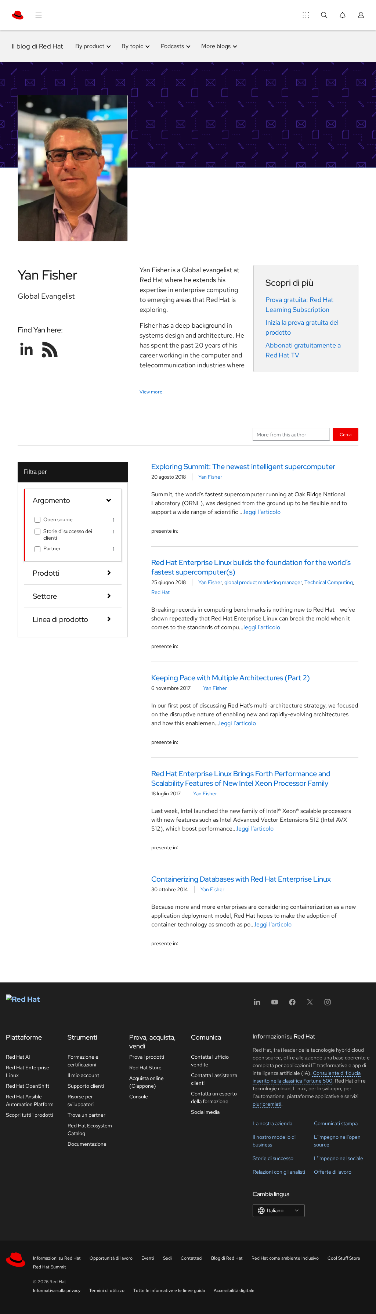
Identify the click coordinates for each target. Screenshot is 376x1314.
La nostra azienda (272, 1123)
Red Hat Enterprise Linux (27, 1071)
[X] (310, 1004)
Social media (205, 1112)
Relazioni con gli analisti (279, 1172)
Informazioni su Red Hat (57, 1258)
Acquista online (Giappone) (146, 1082)
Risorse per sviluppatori (81, 1100)
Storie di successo (273, 1158)
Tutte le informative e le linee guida (169, 1290)
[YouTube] (274, 1004)
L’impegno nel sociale (338, 1158)
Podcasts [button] (172, 46)
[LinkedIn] (257, 1004)
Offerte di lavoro (332, 1172)
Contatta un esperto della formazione (214, 1097)
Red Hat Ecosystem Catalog (90, 1129)
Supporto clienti (86, 1086)
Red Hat (160, 592)
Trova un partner (86, 1115)
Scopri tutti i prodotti (29, 1115)
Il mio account (83, 1075)
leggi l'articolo (262, 512)
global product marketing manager (263, 582)
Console (138, 1096)
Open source (58, 519)
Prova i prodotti (146, 1057)
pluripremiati (267, 1104)
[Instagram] (327, 1004)
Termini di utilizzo (106, 1290)
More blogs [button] (216, 46)
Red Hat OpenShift (27, 1086)
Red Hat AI (18, 1057)
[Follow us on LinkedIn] (26, 349)
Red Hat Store (145, 1067)
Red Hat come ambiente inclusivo (285, 1258)
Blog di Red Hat (227, 1258)
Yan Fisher (210, 477)
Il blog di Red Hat (38, 46)
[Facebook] (292, 1004)
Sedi (167, 1258)
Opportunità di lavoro (111, 1258)
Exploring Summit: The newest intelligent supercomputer (243, 466)
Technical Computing (328, 582)
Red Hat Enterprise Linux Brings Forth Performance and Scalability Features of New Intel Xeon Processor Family (240, 778)
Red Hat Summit (49, 1267)
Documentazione (87, 1144)
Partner (52, 548)
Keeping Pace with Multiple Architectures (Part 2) (230, 678)
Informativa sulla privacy (56, 1290)
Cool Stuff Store (344, 1258)
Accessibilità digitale (234, 1290)
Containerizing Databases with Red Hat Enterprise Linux (241, 879)
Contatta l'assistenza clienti (214, 1079)
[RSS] (50, 349)
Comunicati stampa (336, 1123)
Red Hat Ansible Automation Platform (30, 1100)
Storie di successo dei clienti (67, 534)
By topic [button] (132, 46)
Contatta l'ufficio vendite (210, 1061)
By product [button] (89, 46)
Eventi (147, 1258)
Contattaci (191, 1258)
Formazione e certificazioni (83, 1061)
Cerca (345, 434)
